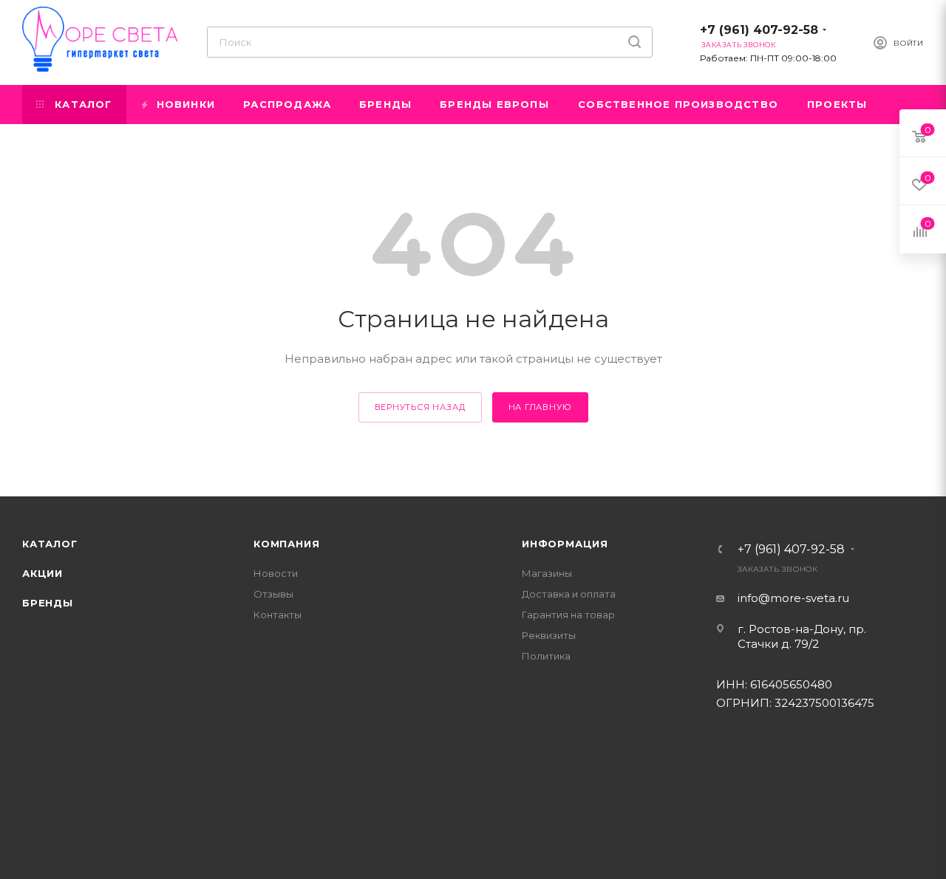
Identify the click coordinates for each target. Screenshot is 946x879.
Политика (546, 656)
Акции (42, 573)
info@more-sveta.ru (793, 598)
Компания (286, 544)
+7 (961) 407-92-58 (759, 30)
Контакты (277, 614)
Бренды (47, 603)
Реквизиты (549, 635)
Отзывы (273, 594)
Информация (565, 544)
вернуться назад (420, 407)
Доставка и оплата (569, 594)
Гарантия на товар (568, 614)
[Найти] (634, 42)
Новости (275, 573)
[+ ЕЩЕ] (902, 104)
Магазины (547, 573)
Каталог (50, 544)
